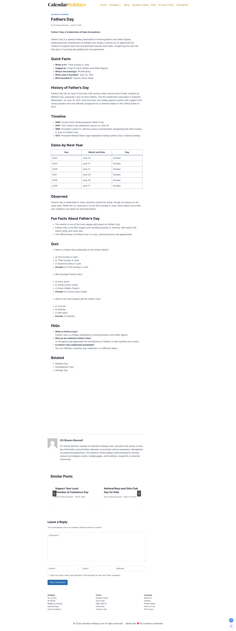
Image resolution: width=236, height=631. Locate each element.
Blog (126, 4)
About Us (148, 598)
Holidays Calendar (59, 14)
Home (103, 4)
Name (52, 568)
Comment (54, 535)
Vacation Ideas (140, 4)
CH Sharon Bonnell (60, 25)
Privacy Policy (166, 4)
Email (85, 568)
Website (120, 568)
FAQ (153, 4)
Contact (147, 601)
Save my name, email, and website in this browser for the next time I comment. (85, 575)
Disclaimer (182, 4)
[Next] (139, 493)
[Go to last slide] (54, 493)
